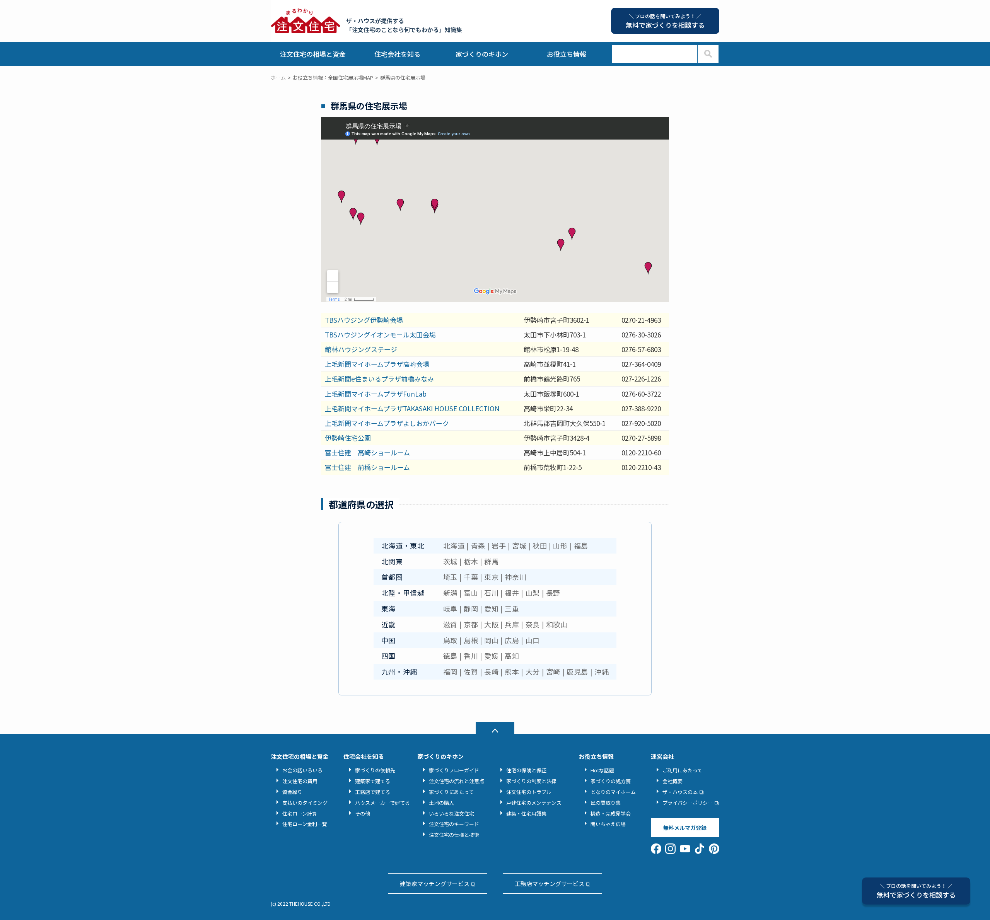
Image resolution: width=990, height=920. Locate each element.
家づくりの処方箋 (611, 781)
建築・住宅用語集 (526, 813)
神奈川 (515, 577)
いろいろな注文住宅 (451, 813)
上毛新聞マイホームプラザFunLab (376, 394)
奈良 (533, 624)
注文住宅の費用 (299, 781)
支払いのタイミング (305, 802)
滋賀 (450, 624)
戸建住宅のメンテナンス (534, 802)
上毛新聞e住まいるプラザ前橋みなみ (379, 378)
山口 (533, 640)
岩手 (499, 545)
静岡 (471, 608)
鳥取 (450, 640)
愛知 (491, 608)
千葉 (471, 577)
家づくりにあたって (451, 792)
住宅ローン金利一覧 (304, 824)
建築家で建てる (372, 781)
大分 (533, 671)
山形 (560, 545)
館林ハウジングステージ (361, 349)
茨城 (450, 561)
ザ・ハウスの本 (680, 792)
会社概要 (672, 781)
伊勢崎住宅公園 (348, 438)
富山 (471, 593)
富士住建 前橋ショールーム (367, 467)
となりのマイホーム (613, 792)
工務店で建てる (372, 792)
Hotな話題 (602, 770)
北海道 (454, 545)
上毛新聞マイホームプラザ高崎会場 (377, 364)
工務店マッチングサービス (549, 883)
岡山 (491, 640)
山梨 (533, 593)
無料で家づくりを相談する (916, 891)
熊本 (512, 671)
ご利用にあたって (682, 770)
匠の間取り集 (606, 802)
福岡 (450, 671)
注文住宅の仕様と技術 (454, 834)
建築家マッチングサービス (434, 883)
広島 (512, 640)
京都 (471, 624)
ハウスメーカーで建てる (382, 802)
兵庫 (512, 624)
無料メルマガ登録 (685, 827)
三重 (512, 608)
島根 (471, 640)
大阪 (491, 624)
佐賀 (471, 671)
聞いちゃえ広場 (608, 824)
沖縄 (601, 671)
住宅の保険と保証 (526, 770)
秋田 (540, 545)
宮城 (519, 545)
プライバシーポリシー (687, 802)
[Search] (708, 54)
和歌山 (557, 624)
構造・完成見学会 (611, 813)
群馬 (491, 561)
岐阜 (450, 608)
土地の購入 (441, 802)
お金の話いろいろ (302, 770)
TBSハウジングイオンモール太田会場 (380, 334)
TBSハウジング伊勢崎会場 (364, 320)
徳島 (450, 656)
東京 (491, 577)
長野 (553, 593)
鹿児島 (577, 671)
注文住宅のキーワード (454, 824)
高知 (512, 656)
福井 (512, 593)
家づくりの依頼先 (375, 770)
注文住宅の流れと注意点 (456, 781)
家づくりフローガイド (454, 770)
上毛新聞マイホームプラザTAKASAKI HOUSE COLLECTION (412, 408)
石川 (491, 593)
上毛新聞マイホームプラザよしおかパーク (387, 423)
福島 (581, 545)
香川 (471, 656)
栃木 (471, 561)
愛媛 (491, 656)
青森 (478, 545)
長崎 (491, 671)
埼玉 (450, 577)
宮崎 (553, 671)
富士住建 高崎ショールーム (367, 452)
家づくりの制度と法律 (531, 781)
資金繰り (292, 792)
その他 (362, 813)
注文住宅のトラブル (528, 792)
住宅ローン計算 (299, 813)
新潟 (450, 593)
